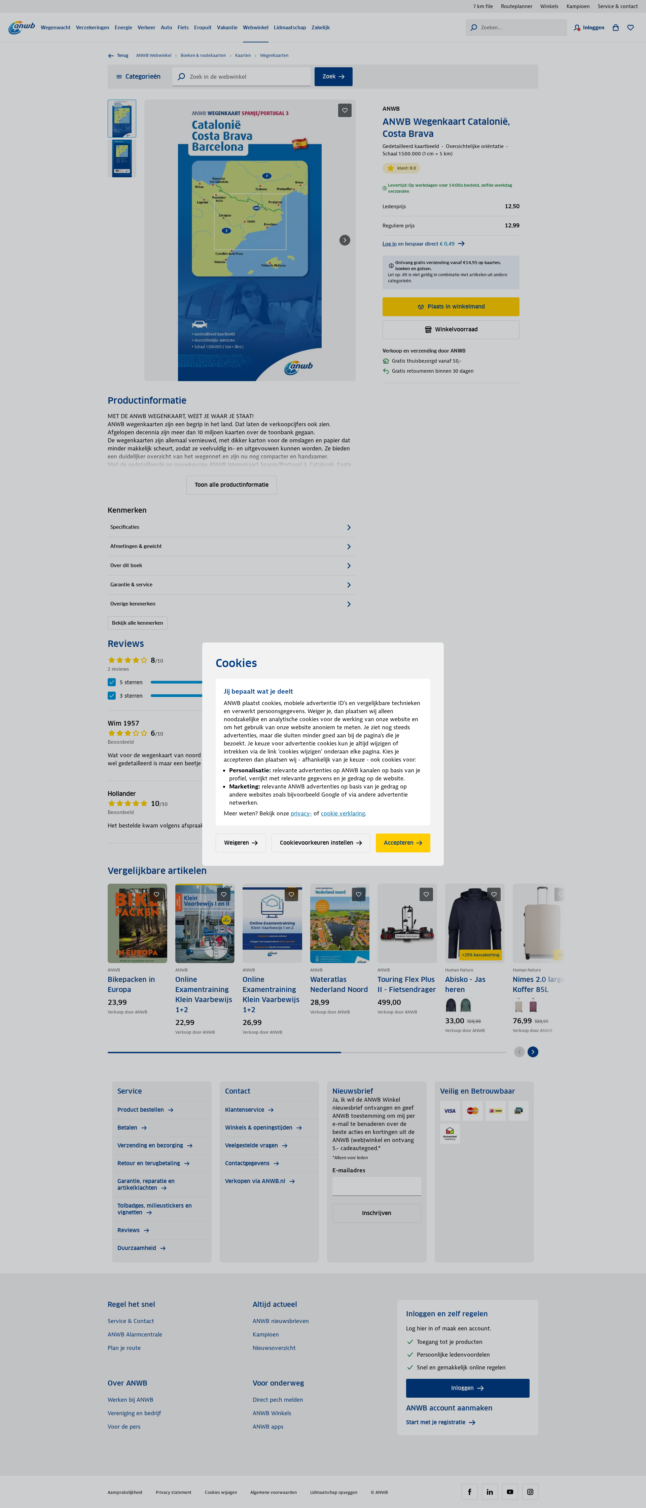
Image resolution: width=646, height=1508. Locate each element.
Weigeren (236, 842)
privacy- (301, 813)
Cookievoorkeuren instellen (316, 842)
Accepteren (399, 842)
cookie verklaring (343, 813)
